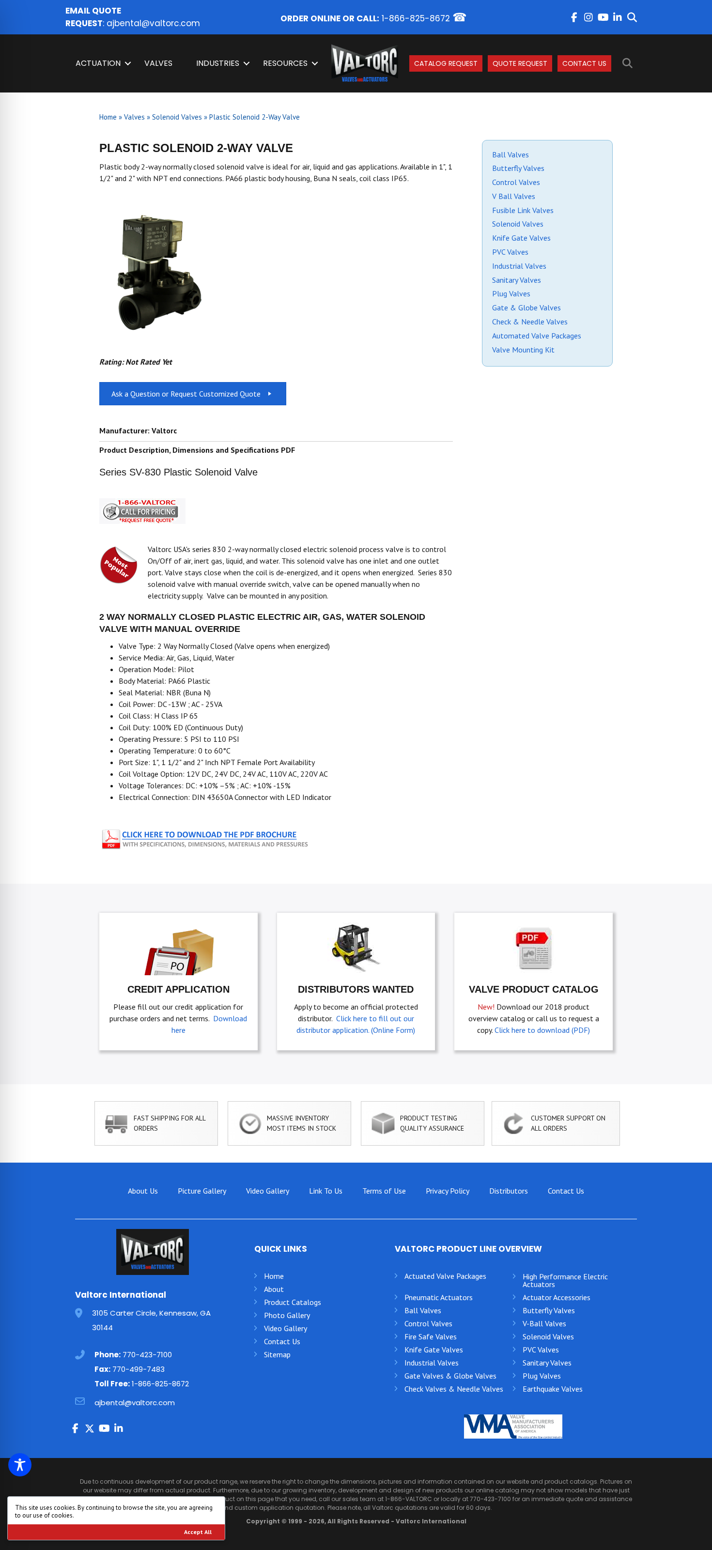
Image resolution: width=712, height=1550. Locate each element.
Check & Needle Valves (530, 321)
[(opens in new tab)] (205, 838)
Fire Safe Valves (430, 1336)
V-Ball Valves (544, 1323)
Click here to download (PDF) (542, 1030)
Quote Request (520, 63)
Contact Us (584, 63)
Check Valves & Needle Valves (453, 1389)
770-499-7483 (138, 1369)
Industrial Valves (519, 266)
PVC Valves (510, 252)
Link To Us (325, 1191)
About (274, 1289)
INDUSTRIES (217, 63)
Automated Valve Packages (536, 335)
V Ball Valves (513, 196)
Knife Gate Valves (521, 238)
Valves (158, 63)
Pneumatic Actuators (438, 1297)
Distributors (508, 1191)
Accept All (198, 1531)
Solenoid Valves (177, 117)
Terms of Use (384, 1191)
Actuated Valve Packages (445, 1276)
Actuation (98, 63)
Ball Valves (510, 154)
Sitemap (277, 1354)
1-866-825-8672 (416, 18)
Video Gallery (267, 1191)
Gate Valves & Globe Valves (450, 1376)
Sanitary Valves (516, 280)
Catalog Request (446, 63)
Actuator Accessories (556, 1297)
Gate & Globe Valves (526, 307)
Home (108, 117)
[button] (574, 17)
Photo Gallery (287, 1315)
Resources (285, 63)
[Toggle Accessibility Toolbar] (19, 1464)
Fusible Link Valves (523, 210)
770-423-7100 (147, 1355)
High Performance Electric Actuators (565, 1280)
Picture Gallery (202, 1191)
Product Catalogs (292, 1302)
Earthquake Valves (553, 1389)
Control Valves (516, 182)
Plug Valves (511, 293)
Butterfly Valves (518, 168)
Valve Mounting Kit (523, 349)
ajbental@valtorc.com (153, 23)
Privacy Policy (447, 1191)
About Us (143, 1191)
